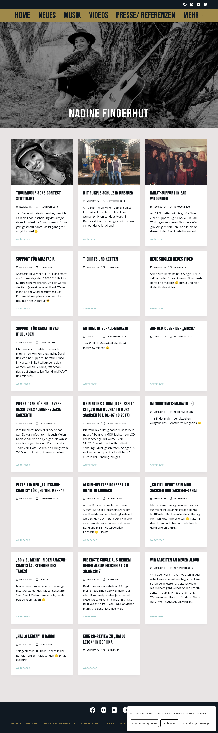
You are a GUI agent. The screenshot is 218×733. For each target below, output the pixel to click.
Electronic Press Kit (86, 723)
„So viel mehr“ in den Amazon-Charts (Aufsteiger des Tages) (41, 566)
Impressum (31, 723)
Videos (98, 15)
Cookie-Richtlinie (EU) (115, 723)
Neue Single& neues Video (171, 259)
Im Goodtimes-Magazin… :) (172, 404)
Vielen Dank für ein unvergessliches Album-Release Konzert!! (38, 409)
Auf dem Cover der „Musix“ (173, 328)
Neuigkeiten (25, 206)
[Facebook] (185, 4)
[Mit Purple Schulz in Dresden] (109, 162)
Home (22, 15)
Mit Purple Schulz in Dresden (108, 193)
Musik (72, 15)
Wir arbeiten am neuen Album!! (176, 560)
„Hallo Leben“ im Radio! (36, 636)
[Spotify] (205, 4)
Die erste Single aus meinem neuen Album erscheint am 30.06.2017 (107, 566)
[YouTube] (198, 4)
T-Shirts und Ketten (100, 259)
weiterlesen (23, 239)
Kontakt (16, 723)
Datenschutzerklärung (56, 723)
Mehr (191, 15)
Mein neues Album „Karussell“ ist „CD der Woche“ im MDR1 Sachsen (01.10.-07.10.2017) (108, 409)
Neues (47, 15)
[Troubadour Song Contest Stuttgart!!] (42, 162)
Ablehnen (170, 723)
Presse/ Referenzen (145, 15)
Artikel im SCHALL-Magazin (105, 328)
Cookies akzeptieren (144, 723)
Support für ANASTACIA (35, 259)
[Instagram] (191, 4)
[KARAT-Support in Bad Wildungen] (176, 162)
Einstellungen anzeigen (197, 723)
